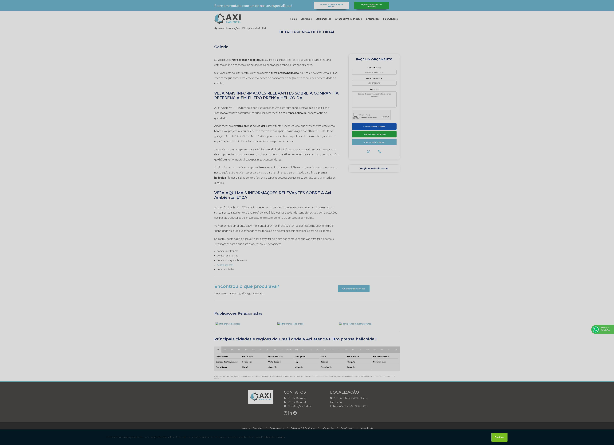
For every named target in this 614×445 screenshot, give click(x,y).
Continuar (499, 437)
